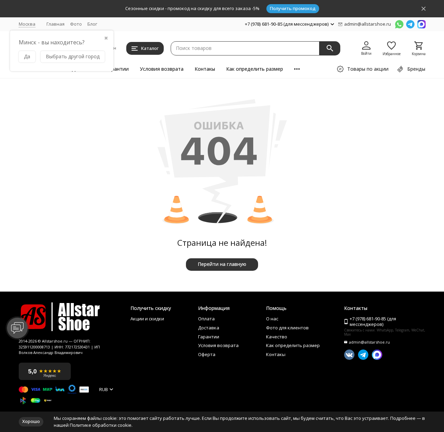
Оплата (206, 319)
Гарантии (117, 69)
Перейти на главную (222, 264)
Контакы (205, 69)
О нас (272, 319)
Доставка (208, 328)
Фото (76, 24)
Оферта (206, 354)
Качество (276, 337)
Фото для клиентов (287, 328)
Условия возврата (161, 69)
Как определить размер (254, 69)
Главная (55, 24)
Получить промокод (293, 8)
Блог (92, 24)
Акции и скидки (147, 319)
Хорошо (31, 421)
